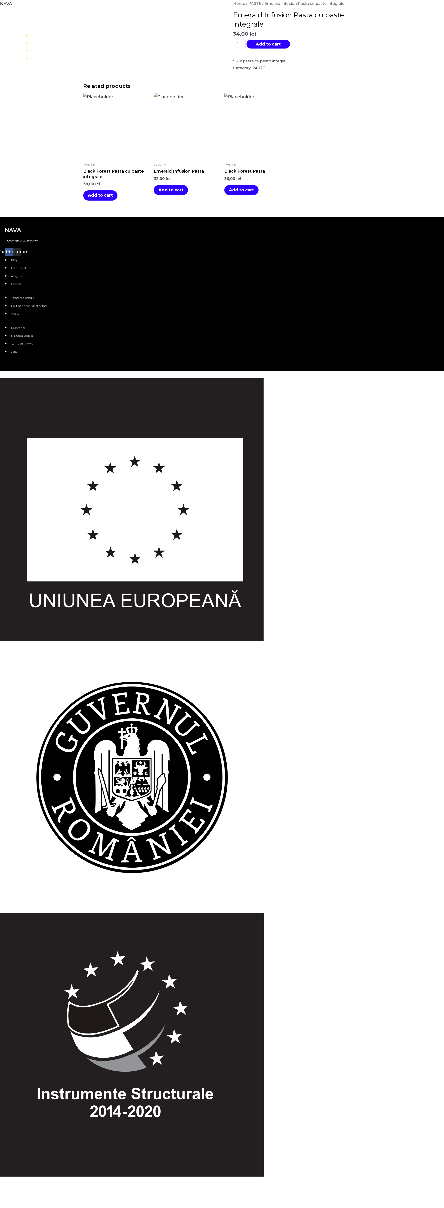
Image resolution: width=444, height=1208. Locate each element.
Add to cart (268, 44)
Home (42, 34)
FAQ (14, 260)
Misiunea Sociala (22, 335)
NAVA (6, 3)
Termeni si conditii (23, 297)
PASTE (254, 3)
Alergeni (16, 276)
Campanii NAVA (22, 343)
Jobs (14, 351)
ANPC (15, 313)
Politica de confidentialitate (29, 306)
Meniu (43, 42)
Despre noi (48, 50)
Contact (44, 58)
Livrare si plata (20, 268)
